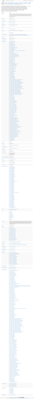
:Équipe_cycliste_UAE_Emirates (13, 372)
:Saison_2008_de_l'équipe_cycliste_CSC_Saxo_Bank (15, 82)
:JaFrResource (11, 390)
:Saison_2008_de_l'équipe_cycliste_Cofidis (14, 84)
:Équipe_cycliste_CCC (12, 123)
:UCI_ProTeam (11, 113)
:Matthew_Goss (11, 380)
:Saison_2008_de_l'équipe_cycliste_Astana (14, 319)
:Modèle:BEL (11, 179)
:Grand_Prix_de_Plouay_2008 (13, 65)
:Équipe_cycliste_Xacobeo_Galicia (13, 135)
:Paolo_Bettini (11, 312)
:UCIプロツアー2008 (12, 233)
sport (3, 159)
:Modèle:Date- (11, 170)
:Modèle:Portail (11, 175)
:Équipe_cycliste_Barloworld (13, 122)
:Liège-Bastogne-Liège (12, 71)
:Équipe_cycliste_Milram (12, 129)
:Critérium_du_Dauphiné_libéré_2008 (14, 56)
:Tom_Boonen (11, 99)
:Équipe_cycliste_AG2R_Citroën (13, 118)
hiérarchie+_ (4, 383)
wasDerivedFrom (4, 241)
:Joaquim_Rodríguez (12, 303)
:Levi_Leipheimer (12, 307)
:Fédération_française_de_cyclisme (14, 63)
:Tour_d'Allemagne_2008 (12, 101)
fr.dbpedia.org (21, 4)
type (2, 211)
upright (3, 164)
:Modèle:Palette (11, 173)
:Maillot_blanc (11, 378)
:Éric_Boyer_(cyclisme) (12, 137)
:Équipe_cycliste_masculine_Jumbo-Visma (14, 374)
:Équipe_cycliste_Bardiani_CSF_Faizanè (14, 121)
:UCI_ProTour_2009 (12, 19)
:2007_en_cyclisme (12, 41)
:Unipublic (11, 116)
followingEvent (3, 21)
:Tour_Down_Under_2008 (13, 257)
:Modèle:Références (12, 176)
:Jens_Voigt (11, 302)
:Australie (11, 51)
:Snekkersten (11, 140)
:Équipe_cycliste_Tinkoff (12, 371)
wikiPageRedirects (4, 267)
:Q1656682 (11, 217)
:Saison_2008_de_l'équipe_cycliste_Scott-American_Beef (16, 93)
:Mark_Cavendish (12, 379)
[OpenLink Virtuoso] (11, 397)
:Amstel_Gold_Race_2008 (13, 252)
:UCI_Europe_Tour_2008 (12, 111)
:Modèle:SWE (11, 203)
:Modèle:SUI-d (11, 202)
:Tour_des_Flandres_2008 (13, 107)
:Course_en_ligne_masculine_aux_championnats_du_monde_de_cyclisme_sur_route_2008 (19, 285)
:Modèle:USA (11, 204)
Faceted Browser (26, 0)
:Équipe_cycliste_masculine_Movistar (14, 375)
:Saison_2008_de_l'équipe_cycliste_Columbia (15, 85)
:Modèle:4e (11, 166)
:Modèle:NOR (11, 197)
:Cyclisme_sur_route (12, 57)
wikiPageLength (4, 38)
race (5, 4)
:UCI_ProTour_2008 (12, 228)
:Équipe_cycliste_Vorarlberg (13, 134)
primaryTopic (4, 394)
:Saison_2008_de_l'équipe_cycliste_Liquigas (14, 90)
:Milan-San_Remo (12, 139)
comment (3, 221)
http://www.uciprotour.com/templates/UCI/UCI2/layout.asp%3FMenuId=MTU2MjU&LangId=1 (19, 35)
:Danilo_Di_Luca (12, 288)
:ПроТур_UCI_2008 (12, 238)
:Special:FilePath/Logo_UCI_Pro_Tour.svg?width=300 (16, 30)
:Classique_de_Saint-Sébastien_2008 (14, 55)
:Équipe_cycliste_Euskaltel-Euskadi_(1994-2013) (15, 363)
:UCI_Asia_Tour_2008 (12, 110)
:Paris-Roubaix (11, 74)
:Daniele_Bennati (12, 59)
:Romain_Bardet (12, 316)
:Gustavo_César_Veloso (12, 66)
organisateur (4, 148)
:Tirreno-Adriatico (12, 98)
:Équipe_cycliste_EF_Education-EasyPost (14, 127)
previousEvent (4, 265)
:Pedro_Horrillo (11, 314)
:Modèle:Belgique (12, 168)
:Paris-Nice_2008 (12, 73)
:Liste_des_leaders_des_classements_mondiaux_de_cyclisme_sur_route (17, 308)
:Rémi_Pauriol (11, 317)
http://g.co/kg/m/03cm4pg (12, 240)
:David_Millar (11, 289)
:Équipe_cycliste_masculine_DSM (13, 136)
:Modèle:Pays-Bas (12, 174)
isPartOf (3, 252)
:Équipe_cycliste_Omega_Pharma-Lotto (14, 130)
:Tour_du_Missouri (12, 349)
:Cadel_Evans (11, 52)
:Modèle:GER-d (11, 190)
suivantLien (3, 160)
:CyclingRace (11, 212)
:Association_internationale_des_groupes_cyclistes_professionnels (17, 50)
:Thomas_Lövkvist (12, 96)
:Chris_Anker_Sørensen (12, 281)
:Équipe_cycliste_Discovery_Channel (14, 125)
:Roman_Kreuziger (12, 78)
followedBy (3, 19)
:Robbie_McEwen (12, 77)
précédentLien (4, 151)
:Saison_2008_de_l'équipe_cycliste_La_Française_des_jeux (16, 88)
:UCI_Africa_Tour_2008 (12, 351)
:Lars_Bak (11, 306)
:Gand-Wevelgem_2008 (12, 64)
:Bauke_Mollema (12, 278)
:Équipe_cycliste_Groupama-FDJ (13, 366)
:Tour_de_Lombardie (12, 104)
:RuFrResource (11, 391)
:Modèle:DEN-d (11, 184)
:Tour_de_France (12, 103)
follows (3, 22)
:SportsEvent (11, 215)
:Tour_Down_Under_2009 (13, 340)
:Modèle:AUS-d (11, 178)
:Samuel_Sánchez (12, 333)
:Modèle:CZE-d (11, 182)
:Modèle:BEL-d (11, 180)
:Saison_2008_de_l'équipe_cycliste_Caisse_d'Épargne (16, 83)
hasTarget (3, 388)
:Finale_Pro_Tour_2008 (12, 267)
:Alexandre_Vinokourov (12, 274)
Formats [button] (13, 0)
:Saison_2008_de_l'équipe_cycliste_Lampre (14, 89)
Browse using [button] (8, 0)
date (3, 143)
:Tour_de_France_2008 (12, 345)
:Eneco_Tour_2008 (12, 60)
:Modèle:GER (11, 189)
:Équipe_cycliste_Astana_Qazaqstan (14, 120)
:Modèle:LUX (11, 194)
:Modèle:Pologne (12, 199)
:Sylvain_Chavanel (12, 335)
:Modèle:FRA (11, 187)
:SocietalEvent (11, 219)
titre (3, 162)
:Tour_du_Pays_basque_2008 (13, 108)
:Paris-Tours (11, 75)
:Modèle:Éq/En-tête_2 (12, 206)
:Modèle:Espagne (12, 171)
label (2, 225)
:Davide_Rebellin (12, 290)
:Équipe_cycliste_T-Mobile (13, 132)
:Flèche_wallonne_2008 (12, 295)
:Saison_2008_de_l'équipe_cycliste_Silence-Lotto (15, 94)
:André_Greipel (11, 49)
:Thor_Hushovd (11, 97)
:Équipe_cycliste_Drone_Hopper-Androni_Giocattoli (15, 126)
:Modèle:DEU (11, 185)
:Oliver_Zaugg (11, 311)
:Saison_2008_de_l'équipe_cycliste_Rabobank (15, 92)
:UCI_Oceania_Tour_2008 (13, 112)
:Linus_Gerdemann (12, 70)
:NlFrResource (11, 388)
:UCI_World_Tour (12, 163)
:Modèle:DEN (11, 183)
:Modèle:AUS (11, 177)
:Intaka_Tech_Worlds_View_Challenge (14, 300)
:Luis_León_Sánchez (12, 309)
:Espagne (11, 61)
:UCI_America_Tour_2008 (13, 352)
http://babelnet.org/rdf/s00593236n (13, 239)
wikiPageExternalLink (4, 34)
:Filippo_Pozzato (12, 294)
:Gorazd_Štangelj (12, 297)
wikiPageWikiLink (4, 41)
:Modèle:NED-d (11, 196)
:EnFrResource (11, 392)
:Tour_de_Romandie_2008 (13, 347)
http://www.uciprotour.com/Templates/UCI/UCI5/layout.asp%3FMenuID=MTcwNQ (17, 34)
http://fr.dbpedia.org (13, 4)
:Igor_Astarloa (11, 299)
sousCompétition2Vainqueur (5, 157)
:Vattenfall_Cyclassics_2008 (13, 117)
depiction (3, 243)
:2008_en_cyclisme (12, 42)
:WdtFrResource (11, 393)
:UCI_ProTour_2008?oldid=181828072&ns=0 (15, 241)
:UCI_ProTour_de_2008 (12, 237)
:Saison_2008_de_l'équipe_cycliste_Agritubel (15, 80)
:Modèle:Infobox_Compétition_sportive (14, 192)
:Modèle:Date (11, 169)
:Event (10, 214)
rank (2, 27)
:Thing (10, 211)
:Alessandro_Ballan (12, 45)
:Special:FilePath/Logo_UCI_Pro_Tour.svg (15, 243)
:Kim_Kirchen (11, 69)
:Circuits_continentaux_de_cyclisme (14, 54)
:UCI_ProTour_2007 (12, 22)
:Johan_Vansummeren (12, 304)
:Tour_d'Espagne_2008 (12, 342)
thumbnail (3, 30)
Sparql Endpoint (31, 0)
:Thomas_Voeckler (12, 336)
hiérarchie (3, 145)
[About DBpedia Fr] (3, 1)
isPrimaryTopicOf (4, 246)
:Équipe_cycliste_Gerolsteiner (13, 365)
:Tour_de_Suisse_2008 (12, 106)
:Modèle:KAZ (11, 193)
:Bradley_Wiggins (12, 279)
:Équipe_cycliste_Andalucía (13, 359)
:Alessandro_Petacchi (12, 273)
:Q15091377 (11, 216)
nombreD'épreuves (4, 146)
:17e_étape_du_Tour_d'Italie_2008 (13, 270)
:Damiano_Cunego (12, 58)
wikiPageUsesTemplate (5, 166)
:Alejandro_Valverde (12, 44)
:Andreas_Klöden (12, 276)
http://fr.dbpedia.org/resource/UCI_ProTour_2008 (18, 3)
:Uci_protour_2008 (12, 377)
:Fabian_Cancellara (12, 293)
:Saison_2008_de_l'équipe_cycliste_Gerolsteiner (15, 87)
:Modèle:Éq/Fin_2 (12, 207)
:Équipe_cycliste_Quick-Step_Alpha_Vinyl (14, 370)
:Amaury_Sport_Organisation (13, 47)
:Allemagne (11, 46)
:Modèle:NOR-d (11, 198)
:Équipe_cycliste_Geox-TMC (13, 364)
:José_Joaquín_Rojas (12, 68)
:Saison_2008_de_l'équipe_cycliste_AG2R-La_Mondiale (16, 79)
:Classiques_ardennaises (12, 284)
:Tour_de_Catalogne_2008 (13, 102)
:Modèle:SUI (11, 201)
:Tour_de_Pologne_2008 (12, 346)
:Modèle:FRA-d (11, 188)
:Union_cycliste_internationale (13, 24)
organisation (3, 24)
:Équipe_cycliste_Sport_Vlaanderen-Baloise (14, 131)
